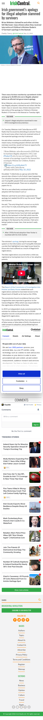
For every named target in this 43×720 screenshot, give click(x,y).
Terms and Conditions (21, 659)
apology (16, 241)
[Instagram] (23, 620)
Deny (21, 388)
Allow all (21, 374)
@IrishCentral (18, 33)
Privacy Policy (21, 655)
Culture (21, 695)
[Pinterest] (27, 620)
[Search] (38, 3)
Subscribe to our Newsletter (21, 610)
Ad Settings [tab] (26, 336)
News (21, 680)
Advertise (22, 650)
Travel (21, 700)
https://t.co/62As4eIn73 (16, 165)
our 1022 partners (16, 347)
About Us (21, 640)
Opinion (21, 690)
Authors (21, 630)
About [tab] (37, 336)
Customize (20, 381)
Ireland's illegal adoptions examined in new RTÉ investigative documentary (21, 121)
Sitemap (21, 669)
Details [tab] (15, 336)
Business (21, 685)
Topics (21, 635)
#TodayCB (8, 156)
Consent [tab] (6, 336)
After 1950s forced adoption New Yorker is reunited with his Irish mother (21, 233)
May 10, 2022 (25, 169)
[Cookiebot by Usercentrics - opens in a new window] (30, 329)
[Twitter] (19, 620)
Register (21, 664)
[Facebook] (15, 620)
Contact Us (21, 645)
